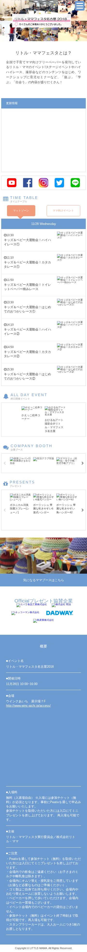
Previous (4, 463)
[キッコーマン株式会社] (25, 613)
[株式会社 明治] (61, 605)
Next (83, 463)
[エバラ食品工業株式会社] (31, 605)
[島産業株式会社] (43, 621)
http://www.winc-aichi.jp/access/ (28, 705)
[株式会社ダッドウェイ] (60, 613)
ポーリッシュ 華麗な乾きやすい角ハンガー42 (66, 508)
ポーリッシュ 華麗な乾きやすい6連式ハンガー (43, 508)
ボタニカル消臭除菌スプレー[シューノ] (19, 508)
